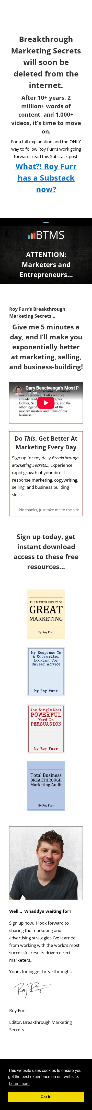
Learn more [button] (19, 1083)
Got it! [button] (46, 1097)
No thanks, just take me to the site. (49, 509)
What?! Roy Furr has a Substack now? (46, 177)
